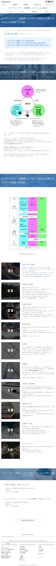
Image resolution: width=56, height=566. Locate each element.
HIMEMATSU (5, 2)
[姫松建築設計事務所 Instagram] (46, 1)
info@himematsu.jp (17, 540)
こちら (31, 309)
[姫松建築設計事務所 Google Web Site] (51, 1)
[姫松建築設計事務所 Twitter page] (53, 1)
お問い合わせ (11, 540)
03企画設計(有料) (37, 276)
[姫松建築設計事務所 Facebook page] (48, 1)
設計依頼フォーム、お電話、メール (29, 267)
